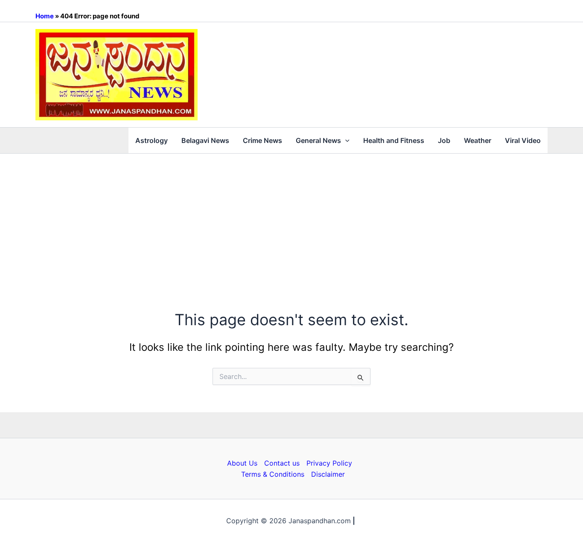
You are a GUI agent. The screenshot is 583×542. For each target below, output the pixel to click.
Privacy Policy (329, 463)
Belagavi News (205, 140)
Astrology (151, 140)
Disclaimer (328, 474)
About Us (242, 463)
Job (444, 140)
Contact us (282, 463)
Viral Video (523, 140)
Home (44, 16)
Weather (477, 140)
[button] (345, 140)
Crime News (262, 140)
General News (318, 140)
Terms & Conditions (272, 474)
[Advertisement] (291, 217)
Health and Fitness (393, 140)
